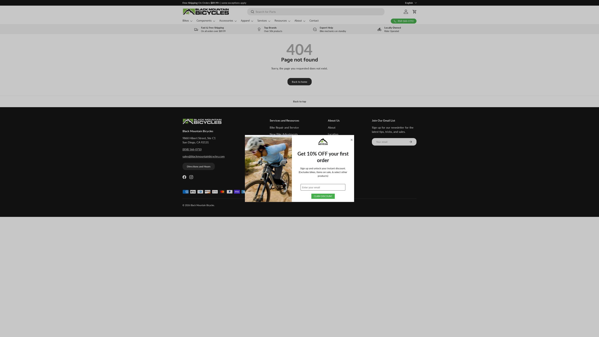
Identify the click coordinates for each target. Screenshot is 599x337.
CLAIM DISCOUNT (323, 196)
